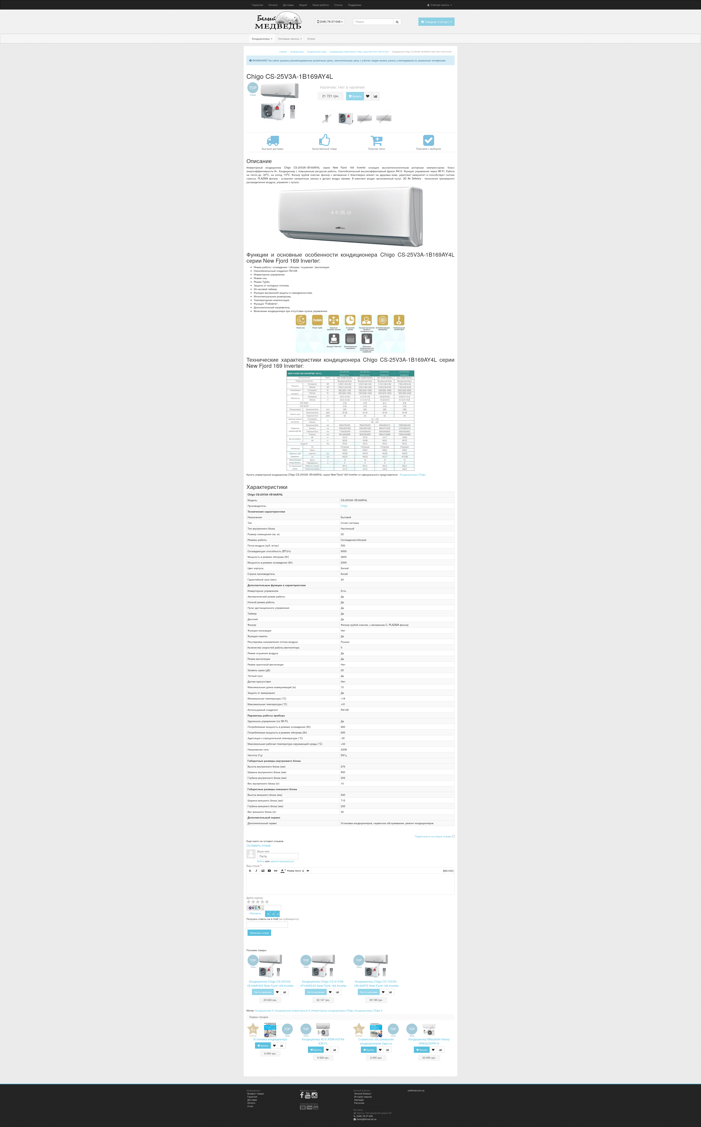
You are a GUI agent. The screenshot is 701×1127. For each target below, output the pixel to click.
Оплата (273, 5)
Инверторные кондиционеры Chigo (332, 1010)
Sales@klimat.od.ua (366, 1119)
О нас (250, 1106)
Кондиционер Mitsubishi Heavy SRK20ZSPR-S (429, 1041)
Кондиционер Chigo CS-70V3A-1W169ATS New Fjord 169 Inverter (376, 983)
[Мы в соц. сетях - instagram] (314, 1096)
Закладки (359, 1099)
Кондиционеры (261, 38)
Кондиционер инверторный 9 (292, 1010)
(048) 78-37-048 (364, 1115)
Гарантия (257, 5)
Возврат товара (255, 1093)
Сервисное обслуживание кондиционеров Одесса (376, 1041)
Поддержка (354, 5)
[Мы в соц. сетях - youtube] (308, 1096)
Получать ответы (256, 919)
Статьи (338, 5)
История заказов (363, 1096)
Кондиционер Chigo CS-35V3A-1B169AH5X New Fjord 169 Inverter (270, 983)
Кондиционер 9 (264, 1010)
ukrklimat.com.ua (416, 1090)
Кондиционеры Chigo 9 (368, 1010)
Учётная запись (440, 5)
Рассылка (359, 1102)
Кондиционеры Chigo (412, 474)
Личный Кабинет (362, 1093)
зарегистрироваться (282, 861)
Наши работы (321, 5)
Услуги (311, 38)
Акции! (303, 5)
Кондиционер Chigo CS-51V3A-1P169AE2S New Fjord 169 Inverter (323, 983)
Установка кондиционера (270, 1039)
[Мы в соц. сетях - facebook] (302, 1096)
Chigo (344, 506)
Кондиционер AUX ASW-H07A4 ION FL (323, 1041)
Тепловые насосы (289, 38)
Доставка (288, 5)
